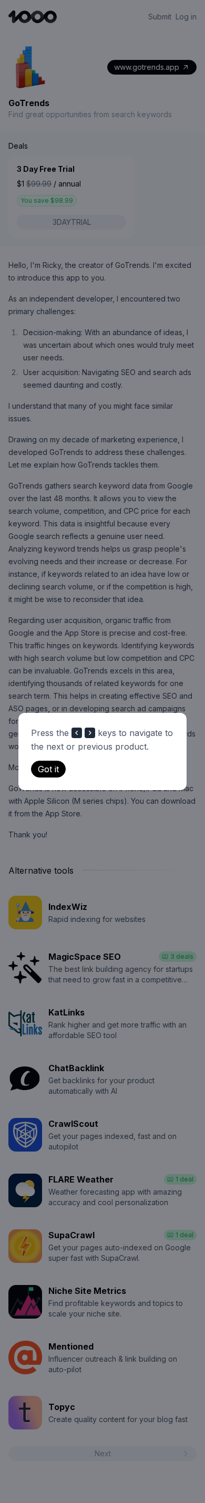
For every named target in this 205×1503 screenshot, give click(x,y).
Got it (48, 769)
